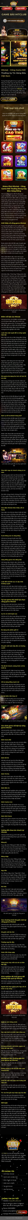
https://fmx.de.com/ (15, 1201)
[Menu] (2, 3)
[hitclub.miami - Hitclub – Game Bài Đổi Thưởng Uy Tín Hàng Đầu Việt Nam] (14, 3)
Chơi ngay (22, 1212)
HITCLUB (4, 1153)
